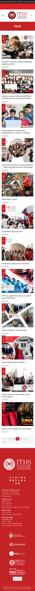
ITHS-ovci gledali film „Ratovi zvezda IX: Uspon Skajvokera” (16, 297)
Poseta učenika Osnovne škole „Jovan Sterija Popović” (16, 395)
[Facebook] (16, 477)
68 (13, 439)
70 (21, 439)
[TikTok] (13, 477)
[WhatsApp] (19, 480)
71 (25, 439)
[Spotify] (19, 483)
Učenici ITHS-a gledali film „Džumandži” (16, 429)
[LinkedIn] (10, 480)
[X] (19, 477)
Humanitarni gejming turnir (12, 231)
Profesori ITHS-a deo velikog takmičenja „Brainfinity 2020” (17, 63)
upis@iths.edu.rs (6, 501)
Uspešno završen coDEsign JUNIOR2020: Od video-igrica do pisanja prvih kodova (16, 97)
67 (10, 439)
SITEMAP (17, 579)
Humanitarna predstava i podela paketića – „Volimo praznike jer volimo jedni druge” (17, 166)
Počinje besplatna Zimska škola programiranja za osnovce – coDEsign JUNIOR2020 (16, 132)
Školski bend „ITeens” (10, 199)
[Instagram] (10, 477)
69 (17, 439)
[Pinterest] (13, 480)
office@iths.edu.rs (6, 496)
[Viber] (16, 480)
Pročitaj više (5, 67)
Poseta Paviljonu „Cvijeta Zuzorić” (14, 330)
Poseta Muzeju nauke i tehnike (13, 362)
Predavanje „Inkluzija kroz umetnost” (15, 264)
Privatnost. (28, 589)
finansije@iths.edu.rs (7, 519)
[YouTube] (22, 477)
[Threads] (16, 483)
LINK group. (22, 589)
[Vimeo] (24, 480)
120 (4, 442)
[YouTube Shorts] (24, 477)
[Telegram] (22, 480)
